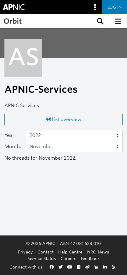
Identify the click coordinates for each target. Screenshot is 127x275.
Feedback (90, 258)
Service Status (41, 258)
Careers (68, 258)
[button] (99, 21)
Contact (45, 251)
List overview (66, 119)
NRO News (98, 251)
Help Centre (70, 251)
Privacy (25, 251)
